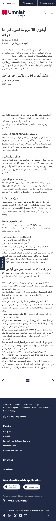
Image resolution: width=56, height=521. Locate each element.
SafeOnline (25, 407)
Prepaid (6, 436)
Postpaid (7, 431)
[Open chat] (49, 514)
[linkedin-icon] (10, 515)
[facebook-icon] (5, 515)
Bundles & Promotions (12, 450)
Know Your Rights (10, 407)
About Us (7, 404)
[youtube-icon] (20, 515)
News (34, 407)
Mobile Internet (9, 445)
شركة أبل (6, 55)
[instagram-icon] (25, 515)
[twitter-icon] (15, 515)
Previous (5, 385)
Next (52, 385)
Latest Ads (27, 404)
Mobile (7, 426)
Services (8, 469)
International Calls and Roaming (16, 441)
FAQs (37, 404)
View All (28, 385)
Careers (17, 404)
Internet (8, 460)
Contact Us (44, 407)
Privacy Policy (9, 410)
